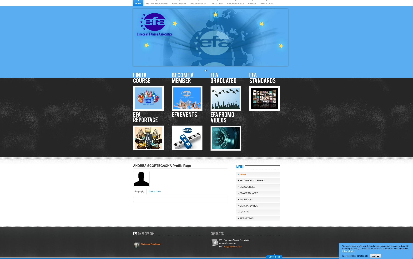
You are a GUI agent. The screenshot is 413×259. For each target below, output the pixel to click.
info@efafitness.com (233, 247)
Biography (140, 191)
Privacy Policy (348, 251)
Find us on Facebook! (151, 244)
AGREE (375, 256)
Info (155, 191)
